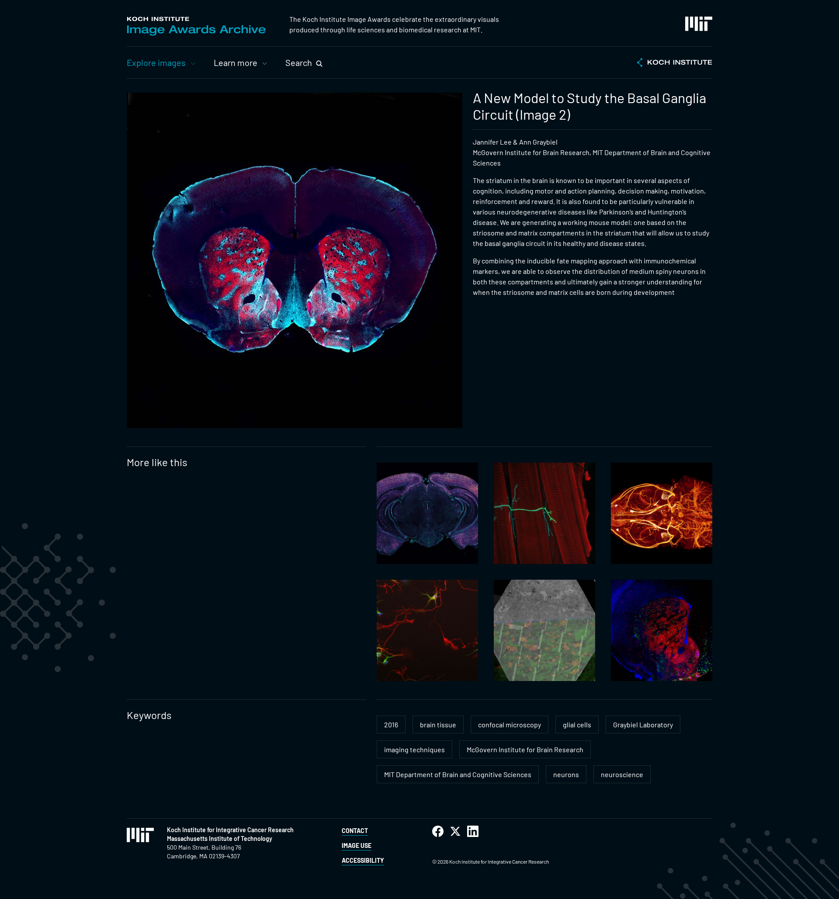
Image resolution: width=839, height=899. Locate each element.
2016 (391, 724)
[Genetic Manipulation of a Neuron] (544, 513)
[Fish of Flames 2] (661, 513)
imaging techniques (414, 749)
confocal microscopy (509, 724)
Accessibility (363, 860)
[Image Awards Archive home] (196, 26)
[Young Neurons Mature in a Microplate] (427, 630)
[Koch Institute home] (674, 63)
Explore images (156, 62)
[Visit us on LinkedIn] (472, 831)
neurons (566, 774)
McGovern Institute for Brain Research (525, 749)
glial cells (577, 724)
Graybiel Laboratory (643, 724)
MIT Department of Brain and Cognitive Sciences (457, 774)
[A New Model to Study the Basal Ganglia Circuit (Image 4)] (661, 630)
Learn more (235, 62)
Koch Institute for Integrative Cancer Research (230, 829)
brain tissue (438, 724)
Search (298, 62)
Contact (355, 830)
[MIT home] (698, 24)
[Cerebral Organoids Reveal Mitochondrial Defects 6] (544, 630)
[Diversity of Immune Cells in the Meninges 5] (427, 513)
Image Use (356, 845)
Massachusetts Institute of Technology (219, 838)
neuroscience (622, 774)
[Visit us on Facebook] (438, 831)
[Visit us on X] (455, 831)
